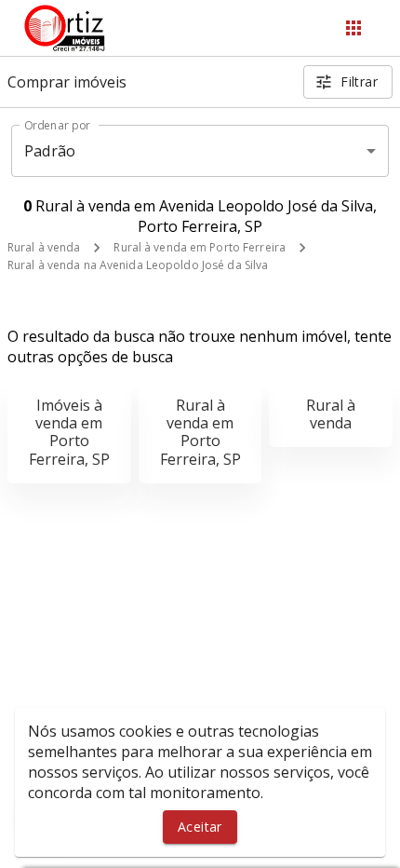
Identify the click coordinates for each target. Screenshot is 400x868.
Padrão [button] (49, 151)
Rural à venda (43, 247)
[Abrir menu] (353, 28)
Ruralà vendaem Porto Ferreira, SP (200, 432)
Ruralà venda (330, 414)
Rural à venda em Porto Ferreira (199, 247)
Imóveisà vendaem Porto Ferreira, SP (69, 432)
